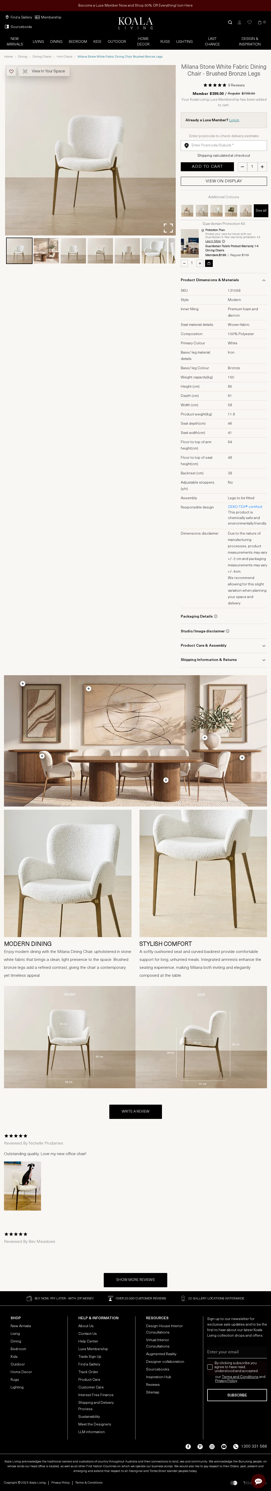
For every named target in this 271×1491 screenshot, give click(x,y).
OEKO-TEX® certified (245, 507)
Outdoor (117, 42)
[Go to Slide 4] (100, 251)
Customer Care (91, 1388)
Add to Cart (207, 167)
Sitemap (152, 1393)
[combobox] (224, 145)
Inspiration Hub (158, 1377)
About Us (86, 1326)
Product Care (89, 1380)
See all (261, 211)
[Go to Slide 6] (154, 251)
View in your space (48, 71)
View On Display (224, 181)
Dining (56, 42)
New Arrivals (15, 42)
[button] (230, 22)
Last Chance (212, 42)
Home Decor (143, 42)
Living (38, 42)
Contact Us (87, 1334)
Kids (97, 42)
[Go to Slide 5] (127, 251)
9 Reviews (236, 85)
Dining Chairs (42, 56)
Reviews (153, 1385)
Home (8, 56)
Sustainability (89, 1417)
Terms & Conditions (88, 1482)
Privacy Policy (60, 1482)
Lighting (184, 42)
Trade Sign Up (89, 1357)
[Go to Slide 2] (46, 251)
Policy (232, 1381)
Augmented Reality (161, 1354)
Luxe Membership (93, 1349)
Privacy (221, 1381)
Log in (234, 120)
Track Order (88, 1372)
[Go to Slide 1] (19, 251)
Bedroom (78, 42)
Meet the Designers (94, 1425)
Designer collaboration (165, 1362)
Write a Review (136, 1112)
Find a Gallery (21, 17)
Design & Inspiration (250, 42)
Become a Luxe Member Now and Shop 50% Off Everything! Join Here (135, 6)
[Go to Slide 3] (73, 251)
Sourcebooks (21, 27)
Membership (51, 17)
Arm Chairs (64, 56)
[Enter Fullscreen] (168, 228)
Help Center (88, 1342)
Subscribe (237, 1395)
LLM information (91, 1432)
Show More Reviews (135, 1280)
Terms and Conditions (240, 1377)
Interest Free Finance (96, 1395)
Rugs (165, 42)
